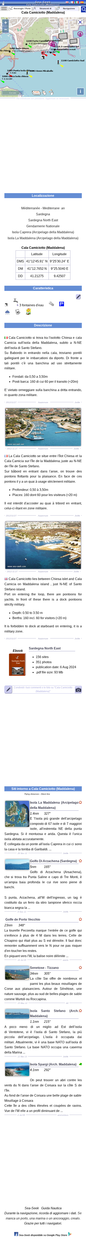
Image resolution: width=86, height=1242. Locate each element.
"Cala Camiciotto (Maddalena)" (43, 689)
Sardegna (43, 214)
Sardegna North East (43, 220)
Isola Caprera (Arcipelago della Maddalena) (43, 232)
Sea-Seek (43, 2)
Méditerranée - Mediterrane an (43, 208)
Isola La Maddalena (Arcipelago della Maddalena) (43, 238)
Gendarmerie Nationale (43, 226)
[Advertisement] (43, 144)
